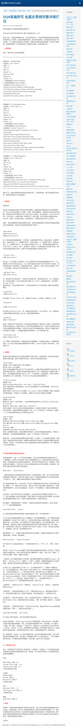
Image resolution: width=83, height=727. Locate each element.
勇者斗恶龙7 (71, 361)
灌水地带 (69, 178)
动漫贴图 (69, 231)
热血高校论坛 (71, 289)
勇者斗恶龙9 (70, 164)
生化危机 (69, 176)
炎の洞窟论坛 (71, 265)
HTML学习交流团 (71, 77)
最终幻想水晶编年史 (71, 113)
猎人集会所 (70, 93)
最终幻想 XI (70, 203)
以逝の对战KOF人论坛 (70, 120)
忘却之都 (69, 57)
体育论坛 (69, 211)
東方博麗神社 (71, 319)
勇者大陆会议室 (71, 283)
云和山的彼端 (71, 116)
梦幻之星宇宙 (71, 73)
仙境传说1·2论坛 (71, 315)
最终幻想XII (70, 222)
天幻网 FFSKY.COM (10, 3)
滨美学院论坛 (71, 300)
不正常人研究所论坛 (71, 136)
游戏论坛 (69, 49)
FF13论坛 (70, 356)
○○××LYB (69, 167)
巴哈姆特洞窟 (71, 41)
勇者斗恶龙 (22, 11)
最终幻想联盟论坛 (71, 185)
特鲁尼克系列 (71, 225)
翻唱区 (68, 279)
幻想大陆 (69, 244)
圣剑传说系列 (71, 208)
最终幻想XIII (70, 228)
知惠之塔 (69, 194)
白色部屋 (69, 255)
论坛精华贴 (13, 11)
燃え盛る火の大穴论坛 (71, 261)
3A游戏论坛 (70, 236)
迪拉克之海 (70, 322)
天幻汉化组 (71, 351)
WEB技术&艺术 (71, 192)
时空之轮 (69, 143)
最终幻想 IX (70, 33)
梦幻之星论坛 (71, 65)
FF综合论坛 (70, 303)
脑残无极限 (70, 324)
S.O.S (68, 127)
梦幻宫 (68, 140)
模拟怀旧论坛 (71, 234)
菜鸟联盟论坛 (71, 286)
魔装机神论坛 (71, 311)
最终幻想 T (70, 38)
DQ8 (28, 11)
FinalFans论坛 (71, 297)
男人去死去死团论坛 (71, 333)
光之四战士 (70, 170)
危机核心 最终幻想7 (71, 61)
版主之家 (69, 268)
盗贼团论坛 (70, 305)
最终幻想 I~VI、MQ (69, 23)
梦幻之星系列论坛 (71, 69)
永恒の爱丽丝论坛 (71, 81)
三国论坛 (69, 109)
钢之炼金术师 (71, 159)
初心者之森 (70, 200)
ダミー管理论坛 (71, 86)
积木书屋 (69, 106)
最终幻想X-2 (70, 214)
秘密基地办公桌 (71, 102)
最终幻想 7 (70, 27)
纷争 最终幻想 (71, 153)
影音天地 (69, 181)
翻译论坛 (69, 189)
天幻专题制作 (71, 156)
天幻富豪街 (70, 90)
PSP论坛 (69, 258)
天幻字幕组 (70, 173)
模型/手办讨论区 (71, 328)
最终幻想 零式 (71, 377)
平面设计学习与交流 (71, 248)
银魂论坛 (69, 124)
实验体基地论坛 (71, 272)
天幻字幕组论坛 (71, 293)
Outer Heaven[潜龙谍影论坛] (71, 148)
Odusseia (69, 162)
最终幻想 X (70, 35)
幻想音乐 (69, 52)
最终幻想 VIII (70, 30)
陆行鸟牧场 (70, 54)
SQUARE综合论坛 (71, 45)
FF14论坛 (70, 371)
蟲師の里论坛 (71, 133)
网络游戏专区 (71, 206)
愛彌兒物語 (70, 130)
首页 (5, 11)
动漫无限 (69, 197)
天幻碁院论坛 (71, 308)
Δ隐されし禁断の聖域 (71, 18)
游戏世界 (69, 276)
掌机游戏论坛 (71, 252)
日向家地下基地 (71, 97)
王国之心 (69, 217)
